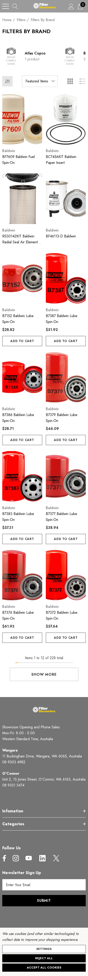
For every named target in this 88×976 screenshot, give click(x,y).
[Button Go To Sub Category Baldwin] (70, 56)
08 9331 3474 (13, 785)
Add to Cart (22, 341)
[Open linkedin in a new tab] (42, 858)
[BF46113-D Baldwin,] (66, 198)
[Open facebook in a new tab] (3, 858)
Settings (44, 949)
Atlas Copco (35, 53)
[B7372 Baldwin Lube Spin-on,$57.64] (66, 575)
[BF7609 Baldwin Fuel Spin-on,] (22, 119)
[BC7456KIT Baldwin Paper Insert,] (66, 119)
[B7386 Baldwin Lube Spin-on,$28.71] (22, 377)
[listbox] (40, 81)
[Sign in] (71, 6)
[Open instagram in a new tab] (15, 858)
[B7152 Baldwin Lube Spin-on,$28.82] (22, 278)
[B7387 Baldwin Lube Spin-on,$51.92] (66, 278)
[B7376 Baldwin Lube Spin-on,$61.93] (22, 575)
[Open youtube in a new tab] (28, 858)
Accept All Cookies (44, 967)
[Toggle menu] (5, 6)
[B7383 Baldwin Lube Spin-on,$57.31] (22, 476)
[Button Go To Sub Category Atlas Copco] (11, 56)
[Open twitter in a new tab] (55, 858)
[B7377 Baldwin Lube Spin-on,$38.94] (66, 476)
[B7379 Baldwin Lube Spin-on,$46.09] (66, 377)
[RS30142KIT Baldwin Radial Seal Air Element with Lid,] (22, 198)
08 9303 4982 (13, 762)
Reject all (44, 958)
